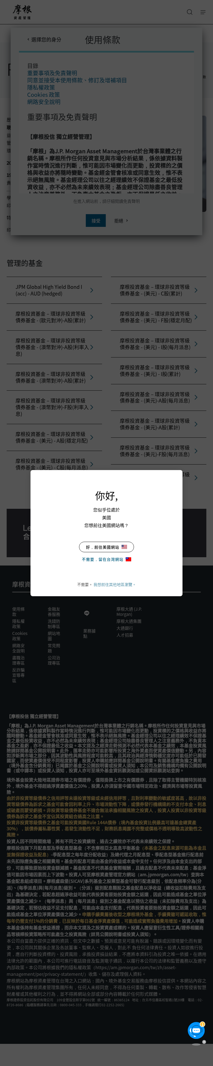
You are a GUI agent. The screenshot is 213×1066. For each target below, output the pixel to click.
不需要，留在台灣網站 (102, 559)
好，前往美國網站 (102, 547)
